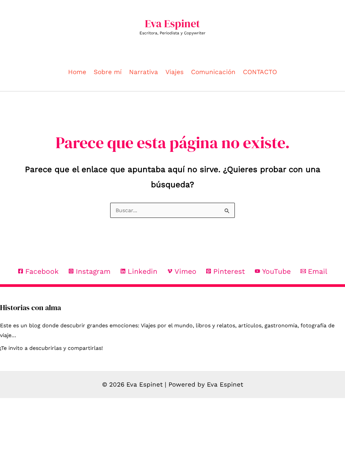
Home (77, 72)
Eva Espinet (172, 23)
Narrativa (143, 72)
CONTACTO (260, 72)
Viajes (174, 72)
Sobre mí (108, 72)
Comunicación (213, 72)
